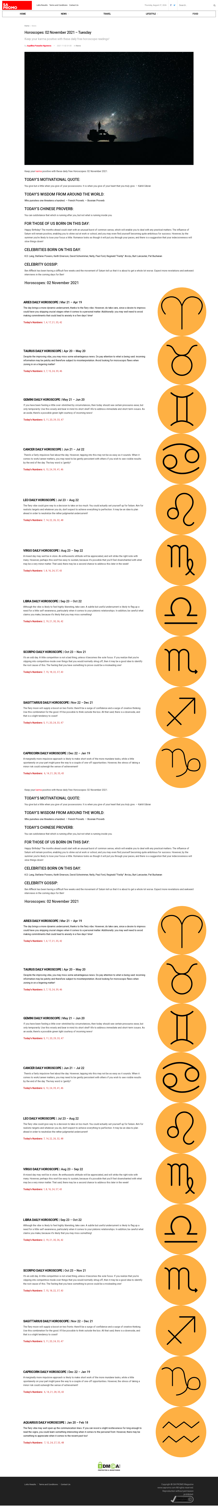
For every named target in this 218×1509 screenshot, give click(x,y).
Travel (107, 14)
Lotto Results (42, 5)
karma (39, 171)
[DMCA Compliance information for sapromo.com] (182, 1499)
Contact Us (73, 5)
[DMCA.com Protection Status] (109, 1466)
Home (23, 14)
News (64, 14)
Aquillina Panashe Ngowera (39, 46)
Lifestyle (151, 14)
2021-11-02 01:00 (64, 46)
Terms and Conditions (58, 5)
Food (195, 14)
